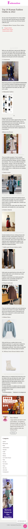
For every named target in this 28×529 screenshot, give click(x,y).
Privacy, (17, 525)
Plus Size (4, 461)
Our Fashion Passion (7, 457)
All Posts (13, 432)
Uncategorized (22, 392)
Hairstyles (5, 449)
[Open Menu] (2, 3)
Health (4, 451)
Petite (4, 459)
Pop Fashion (5, 463)
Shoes (4, 465)
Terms (20, 525)
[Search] (25, 3)
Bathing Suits (5, 443)
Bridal (4, 445)
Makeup (4, 455)
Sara (4, 390)
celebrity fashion (6, 447)
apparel (4, 441)
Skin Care (5, 467)
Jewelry (4, 453)
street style (5, 469)
